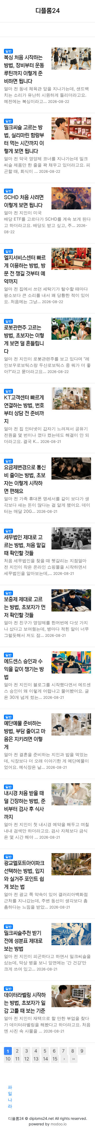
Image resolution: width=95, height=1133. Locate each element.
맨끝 (74, 1059)
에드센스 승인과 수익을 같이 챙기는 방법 (24, 669)
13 (36, 1059)
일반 (8, 51)
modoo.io (58, 1124)
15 (55, 1059)
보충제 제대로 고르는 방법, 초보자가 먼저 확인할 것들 (24, 607)
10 (8, 1059)
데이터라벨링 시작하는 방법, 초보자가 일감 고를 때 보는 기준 (25, 1003)
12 (26, 1059)
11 (17, 1059)
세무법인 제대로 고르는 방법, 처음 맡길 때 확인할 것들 (24, 545)
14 (45, 1059)
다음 (64, 1059)
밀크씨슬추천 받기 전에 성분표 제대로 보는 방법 (23, 941)
